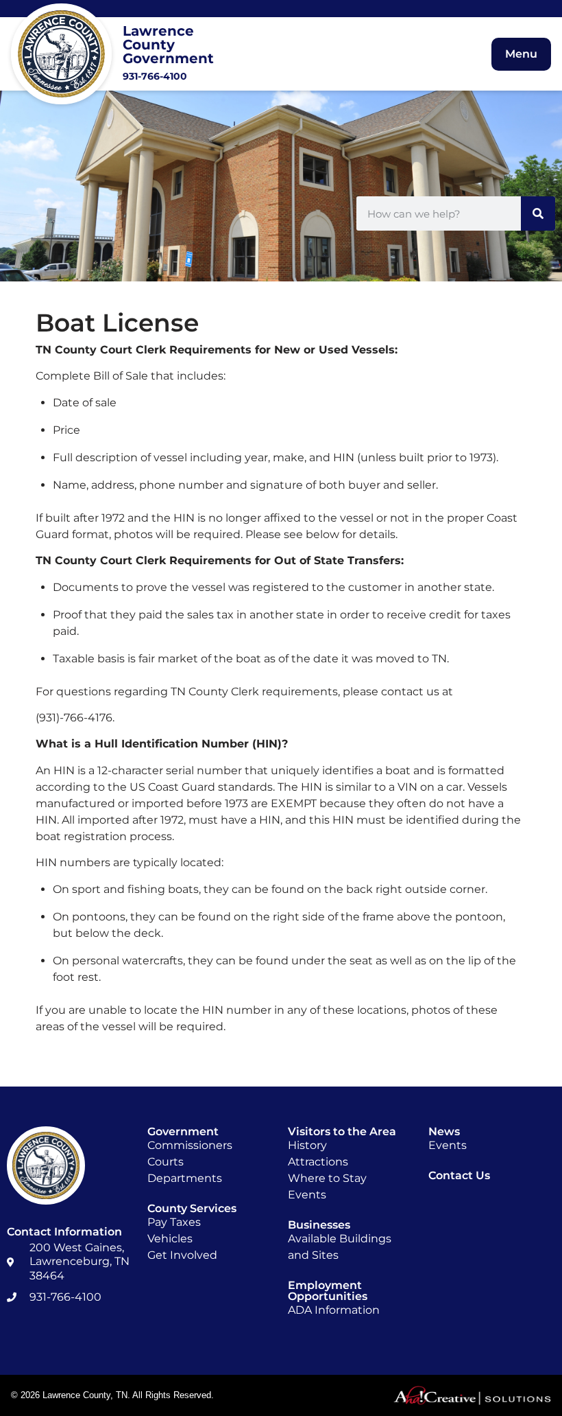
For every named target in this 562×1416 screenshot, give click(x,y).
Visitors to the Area (342, 1131)
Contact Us (459, 1175)
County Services (191, 1208)
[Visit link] (130, 54)
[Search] (538, 213)
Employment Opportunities (327, 1291)
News (444, 1131)
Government (183, 1131)
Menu (521, 53)
